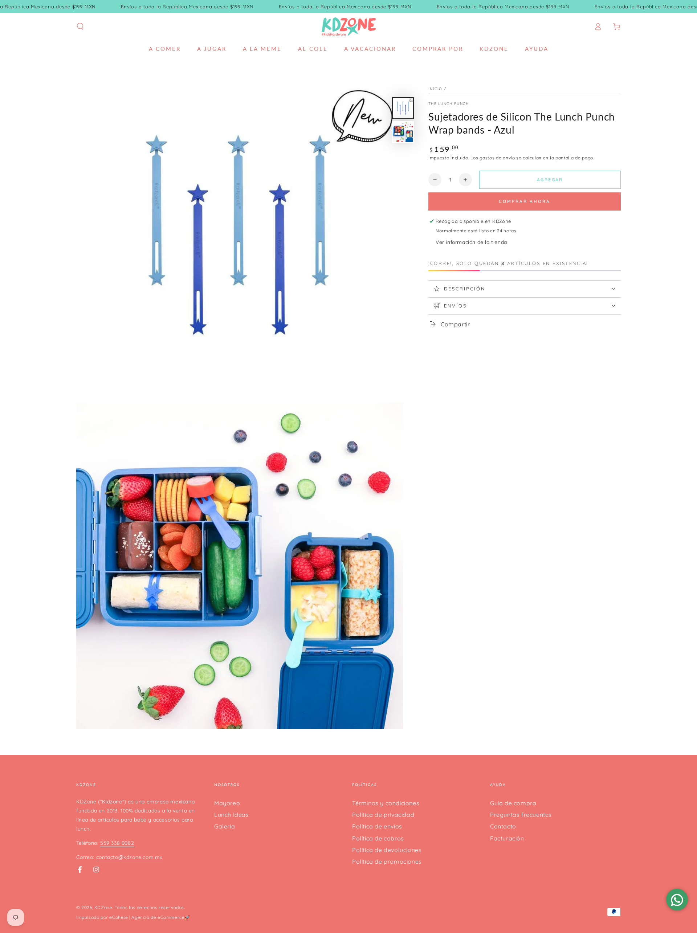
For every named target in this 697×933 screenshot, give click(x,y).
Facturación (507, 838)
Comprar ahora (524, 201)
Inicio (435, 88)
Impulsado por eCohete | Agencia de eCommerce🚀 (133, 917)
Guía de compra (513, 803)
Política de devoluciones (386, 849)
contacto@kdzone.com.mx (129, 857)
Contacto (503, 826)
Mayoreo (227, 803)
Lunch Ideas (231, 814)
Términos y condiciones (385, 803)
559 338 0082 (117, 843)
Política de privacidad (383, 814)
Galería (224, 826)
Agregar (550, 179)
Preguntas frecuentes (521, 814)
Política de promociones (387, 861)
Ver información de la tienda (471, 242)
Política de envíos (377, 826)
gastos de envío (497, 157)
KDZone (103, 907)
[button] (80, 26)
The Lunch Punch (448, 103)
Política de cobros (378, 838)
